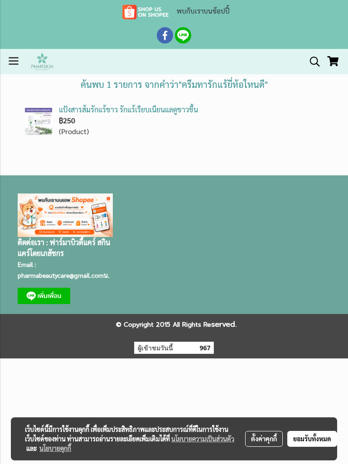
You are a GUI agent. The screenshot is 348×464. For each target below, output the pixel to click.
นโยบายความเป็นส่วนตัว (202, 439)
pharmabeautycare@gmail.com (61, 275)
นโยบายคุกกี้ (55, 448)
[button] (312, 62)
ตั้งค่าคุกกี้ (264, 439)
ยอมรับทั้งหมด (312, 439)
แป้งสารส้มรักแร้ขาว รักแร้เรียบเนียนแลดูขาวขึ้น (128, 109)
